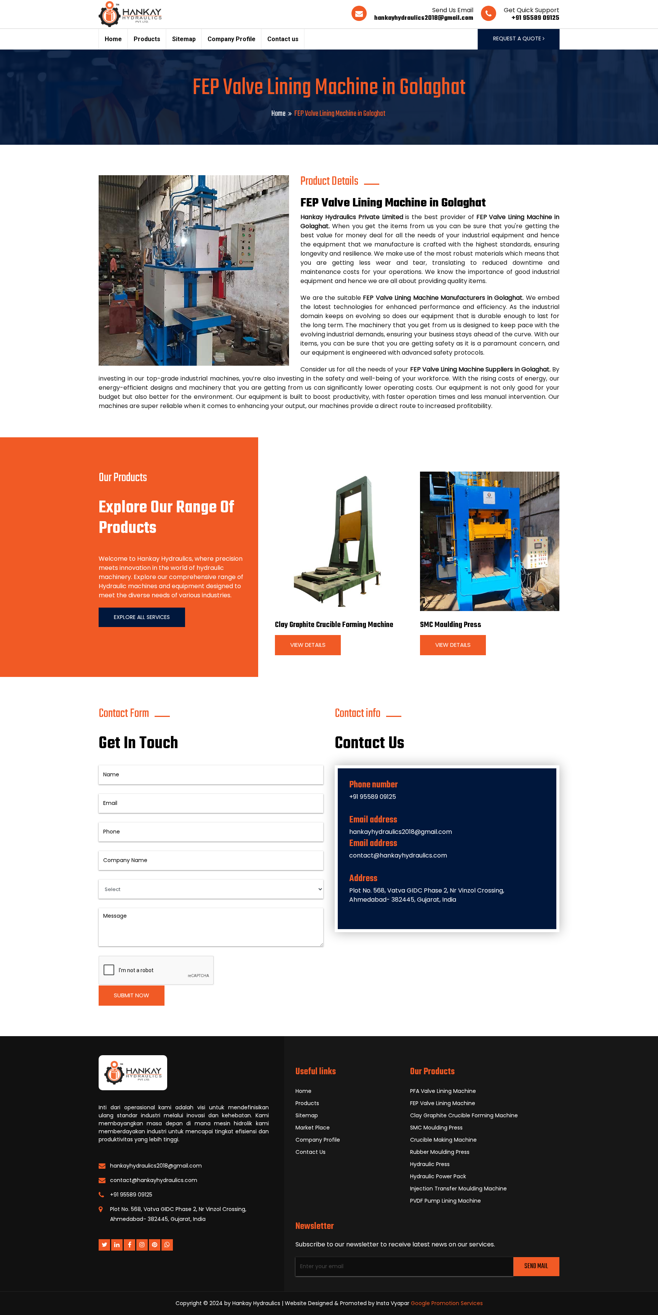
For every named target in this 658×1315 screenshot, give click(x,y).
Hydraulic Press (430, 1164)
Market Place (312, 1127)
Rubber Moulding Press (440, 1152)
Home (113, 39)
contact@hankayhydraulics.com (398, 855)
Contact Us (310, 1152)
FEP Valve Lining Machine (442, 1103)
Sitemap (184, 39)
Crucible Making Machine (443, 1140)
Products (147, 39)
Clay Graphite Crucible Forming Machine (334, 625)
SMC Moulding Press (450, 625)
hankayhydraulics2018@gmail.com (423, 18)
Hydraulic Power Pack (438, 1176)
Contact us (283, 39)
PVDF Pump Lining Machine (445, 1201)
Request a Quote (518, 38)
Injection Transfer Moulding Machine (458, 1188)
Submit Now (131, 995)
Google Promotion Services (447, 1303)
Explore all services (142, 617)
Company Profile (232, 39)
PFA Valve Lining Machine (443, 1091)
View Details (308, 645)
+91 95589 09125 (535, 18)
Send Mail (536, 1266)
